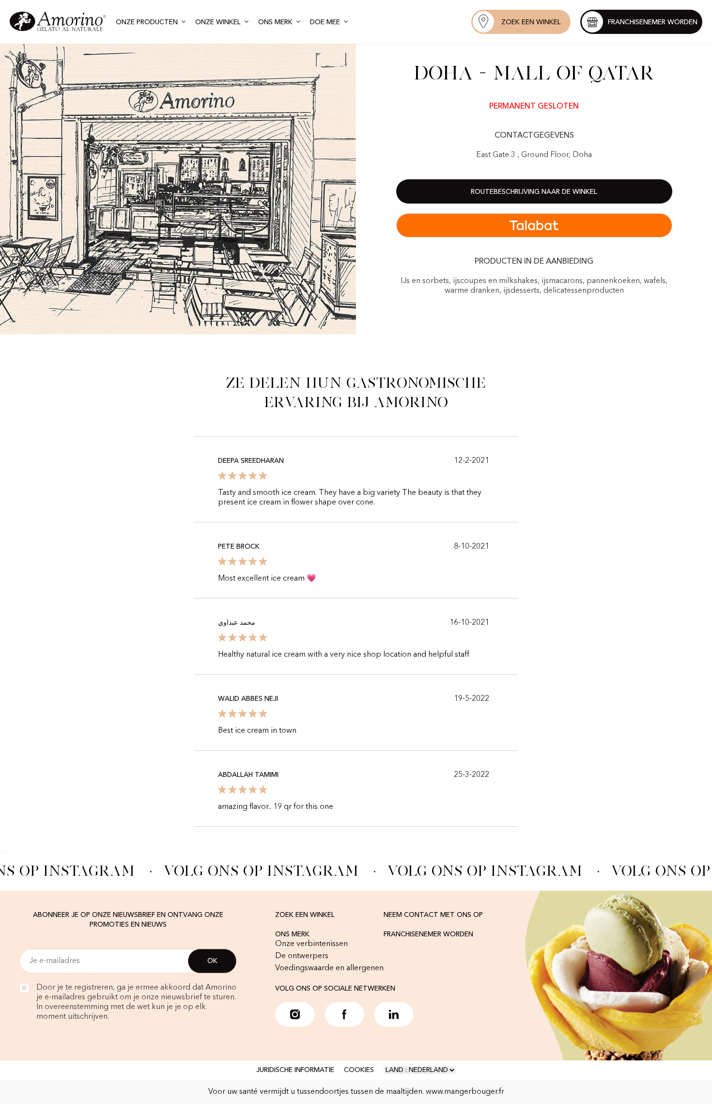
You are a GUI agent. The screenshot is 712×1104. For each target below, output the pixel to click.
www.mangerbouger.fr (465, 1092)
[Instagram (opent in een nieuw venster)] (295, 1014)
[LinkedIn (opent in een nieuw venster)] (394, 1014)
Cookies (359, 1070)
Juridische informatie (295, 1070)
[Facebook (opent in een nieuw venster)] (344, 1014)
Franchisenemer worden (428, 934)
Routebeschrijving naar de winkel (534, 192)
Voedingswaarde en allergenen (329, 968)
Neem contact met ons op (433, 915)
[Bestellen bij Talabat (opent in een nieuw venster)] (534, 225)
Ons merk (292, 934)
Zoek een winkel (305, 915)
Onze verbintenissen (311, 944)
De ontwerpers (301, 956)
